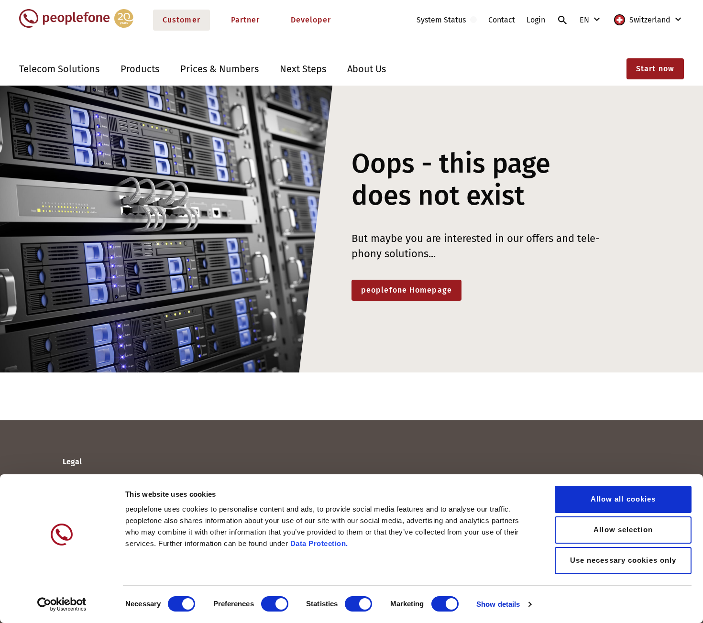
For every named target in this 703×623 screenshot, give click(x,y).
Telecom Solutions (59, 69)
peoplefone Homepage (406, 290)
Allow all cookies (623, 499)
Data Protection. (319, 543)
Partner (245, 19)
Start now (655, 68)
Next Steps (303, 69)
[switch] (274, 604)
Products (140, 69)
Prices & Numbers (219, 69)
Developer (311, 19)
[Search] (562, 20)
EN (585, 19)
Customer (181, 19)
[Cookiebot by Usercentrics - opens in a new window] (62, 604)
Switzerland (649, 19)
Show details (498, 604)
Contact (501, 19)
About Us (366, 69)
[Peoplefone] (76, 25)
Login (536, 19)
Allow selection (623, 529)
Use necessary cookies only (623, 560)
